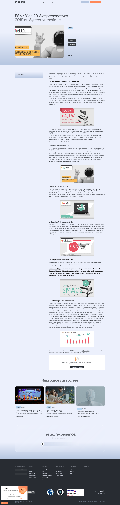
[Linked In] (15, 502)
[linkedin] (69, 55)
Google (58, 438)
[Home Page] (20, 2)
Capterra (66, 438)
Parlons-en (84, 353)
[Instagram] (18, 502)
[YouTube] (21, 502)
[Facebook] (23, 502)
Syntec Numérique (54, 84)
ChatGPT (72, 40)
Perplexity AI (72, 44)
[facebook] (71, 55)
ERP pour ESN (85, 351)
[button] (37, 2)
